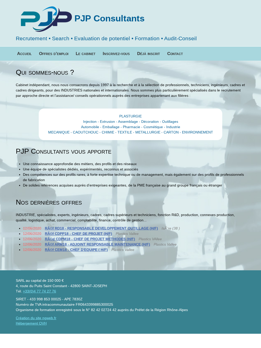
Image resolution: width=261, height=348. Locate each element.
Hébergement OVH (31, 323)
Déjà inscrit (148, 53)
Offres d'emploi (53, 53)
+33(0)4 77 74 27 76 (39, 291)
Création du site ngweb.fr (36, 318)
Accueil (24, 53)
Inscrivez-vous (116, 53)
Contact (175, 53)
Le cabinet (85, 53)
